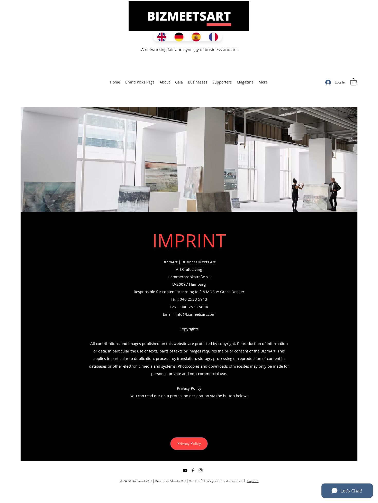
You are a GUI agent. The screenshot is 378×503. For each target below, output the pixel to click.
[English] (161, 37)
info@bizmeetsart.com (195, 314)
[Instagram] (200, 470)
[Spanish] (196, 37)
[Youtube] (185, 470)
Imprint (253, 481)
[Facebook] (192, 470)
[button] (353, 82)
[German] (178, 37)
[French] (213, 37)
